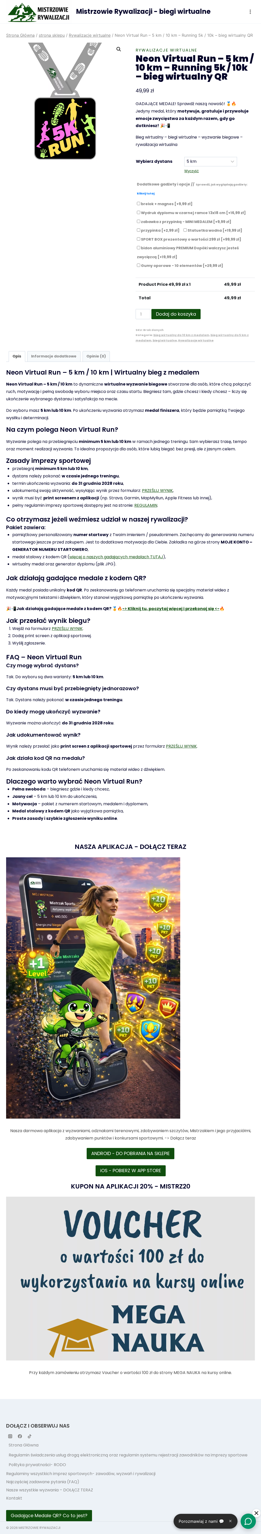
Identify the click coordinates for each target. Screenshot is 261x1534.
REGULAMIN (145, 505)
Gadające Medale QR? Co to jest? (49, 1515)
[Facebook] (20, 1436)
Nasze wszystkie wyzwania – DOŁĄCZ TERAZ (49, 1490)
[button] (118, 49)
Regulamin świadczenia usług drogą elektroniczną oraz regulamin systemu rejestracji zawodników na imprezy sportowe (128, 1455)
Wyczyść (191, 171)
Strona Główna (23, 1445)
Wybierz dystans (154, 161)
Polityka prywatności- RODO (37, 1465)
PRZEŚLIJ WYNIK (157, 490)
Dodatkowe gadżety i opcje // (192, 188)
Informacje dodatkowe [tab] (53, 356)
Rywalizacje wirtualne (166, 50)
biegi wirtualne (165, 340)
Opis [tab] (16, 356)
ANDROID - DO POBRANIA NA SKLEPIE (130, 1153)
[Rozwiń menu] (250, 12)
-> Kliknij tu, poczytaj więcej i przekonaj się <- (170, 609)
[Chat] (248, 1521)
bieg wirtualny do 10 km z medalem (181, 335)
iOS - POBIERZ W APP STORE (130, 1170)
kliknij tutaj (145, 193)
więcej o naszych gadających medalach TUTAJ (116, 557)
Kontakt (14, 1498)
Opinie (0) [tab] (96, 356)
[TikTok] (29, 1436)
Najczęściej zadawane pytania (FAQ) (42, 1482)
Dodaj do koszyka (176, 314)
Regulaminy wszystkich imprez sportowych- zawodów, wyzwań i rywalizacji (80, 1474)
